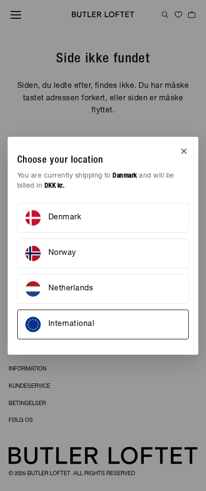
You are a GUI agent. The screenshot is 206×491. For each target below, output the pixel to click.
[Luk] (184, 151)
